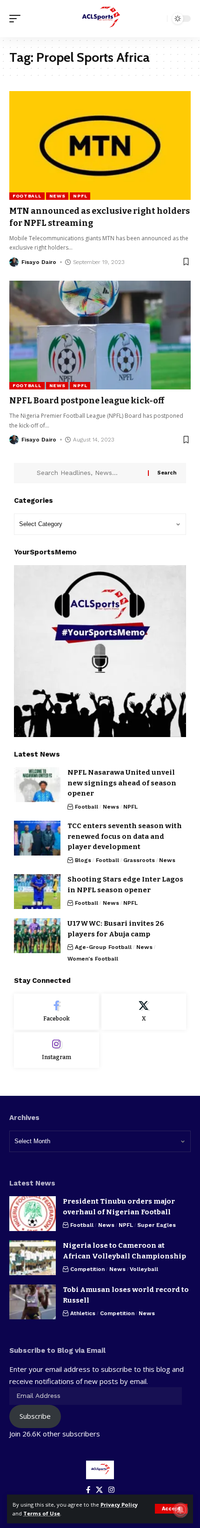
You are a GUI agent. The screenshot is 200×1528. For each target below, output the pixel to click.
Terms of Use (41, 1513)
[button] (171, 1509)
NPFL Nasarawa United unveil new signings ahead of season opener (121, 782)
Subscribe (35, 1416)
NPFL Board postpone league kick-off (86, 400)
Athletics (82, 1313)
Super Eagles (156, 1225)
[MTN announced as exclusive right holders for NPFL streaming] (100, 145)
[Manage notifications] (180, 1509)
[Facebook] (56, 1012)
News (57, 195)
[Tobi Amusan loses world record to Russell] (32, 1301)
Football (27, 195)
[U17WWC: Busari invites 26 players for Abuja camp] (37, 935)
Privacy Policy (119, 1504)
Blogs (83, 860)
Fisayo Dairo (38, 262)
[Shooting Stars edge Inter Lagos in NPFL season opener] (37, 891)
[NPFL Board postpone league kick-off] (100, 335)
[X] (144, 1012)
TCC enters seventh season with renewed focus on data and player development (124, 836)
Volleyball (144, 1269)
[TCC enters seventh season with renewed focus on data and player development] (37, 838)
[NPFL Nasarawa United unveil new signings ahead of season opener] (37, 784)
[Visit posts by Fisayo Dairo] (14, 262)
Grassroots (139, 860)
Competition (87, 1269)
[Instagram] (56, 1050)
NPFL (80, 195)
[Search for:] (89, 473)
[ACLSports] (100, 18)
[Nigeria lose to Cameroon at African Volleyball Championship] (32, 1257)
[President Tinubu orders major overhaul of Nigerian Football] (32, 1213)
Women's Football (92, 958)
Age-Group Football (103, 947)
